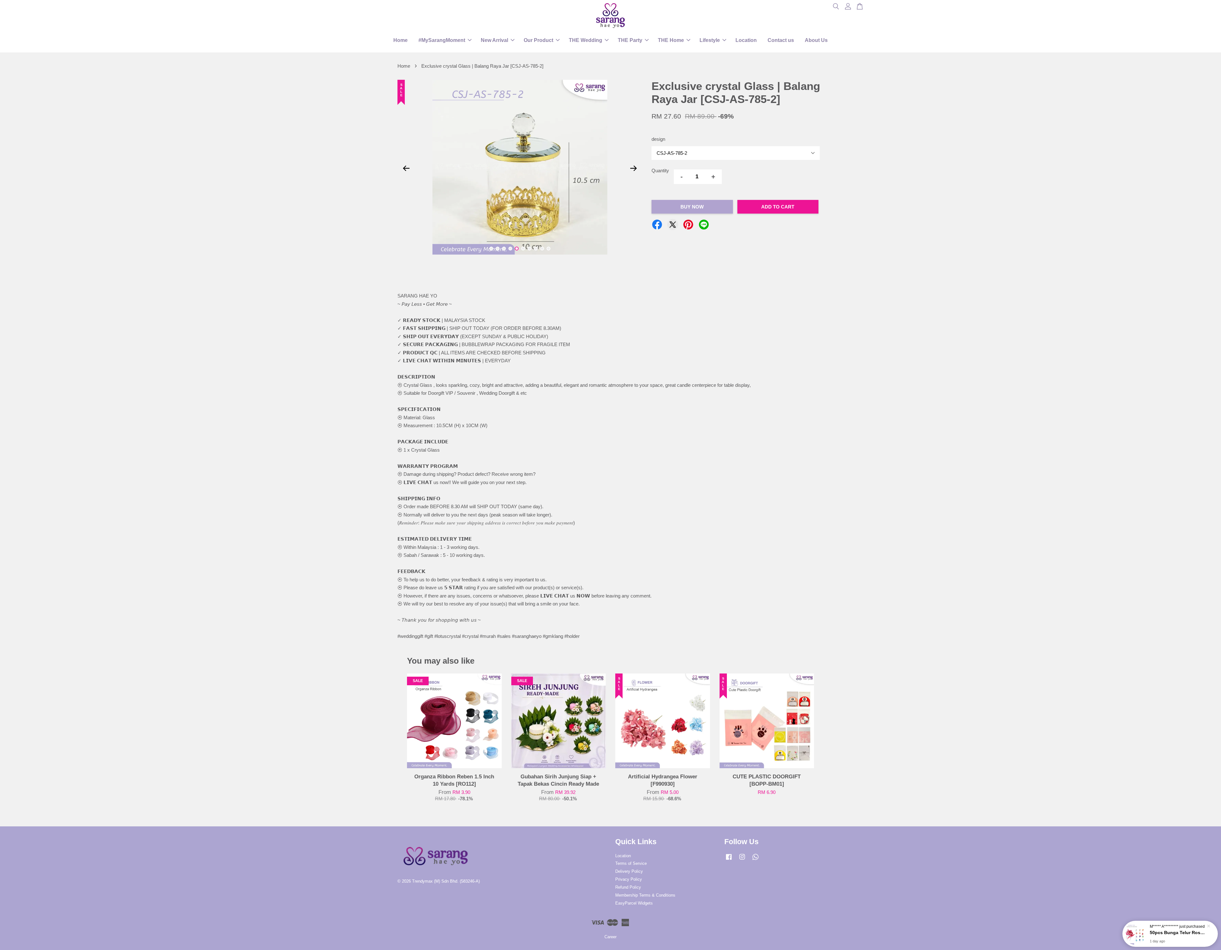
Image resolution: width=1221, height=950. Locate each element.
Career (610, 936)
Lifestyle (710, 40)
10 (548, 248)
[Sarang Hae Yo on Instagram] (742, 860)
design (658, 139)
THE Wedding (585, 40)
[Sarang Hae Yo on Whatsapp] (755, 860)
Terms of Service (631, 863)
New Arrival (494, 40)
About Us (816, 40)
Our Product (538, 40)
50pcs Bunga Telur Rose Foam (1178, 932)
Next (633, 168)
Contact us (781, 40)
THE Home (671, 40)
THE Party (630, 40)
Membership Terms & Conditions (645, 895)
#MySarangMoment (441, 40)
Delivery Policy (629, 871)
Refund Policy (628, 887)
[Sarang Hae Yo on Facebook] (728, 860)
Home (400, 40)
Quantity (660, 170)
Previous (406, 168)
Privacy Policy (628, 879)
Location (746, 40)
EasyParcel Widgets (634, 903)
